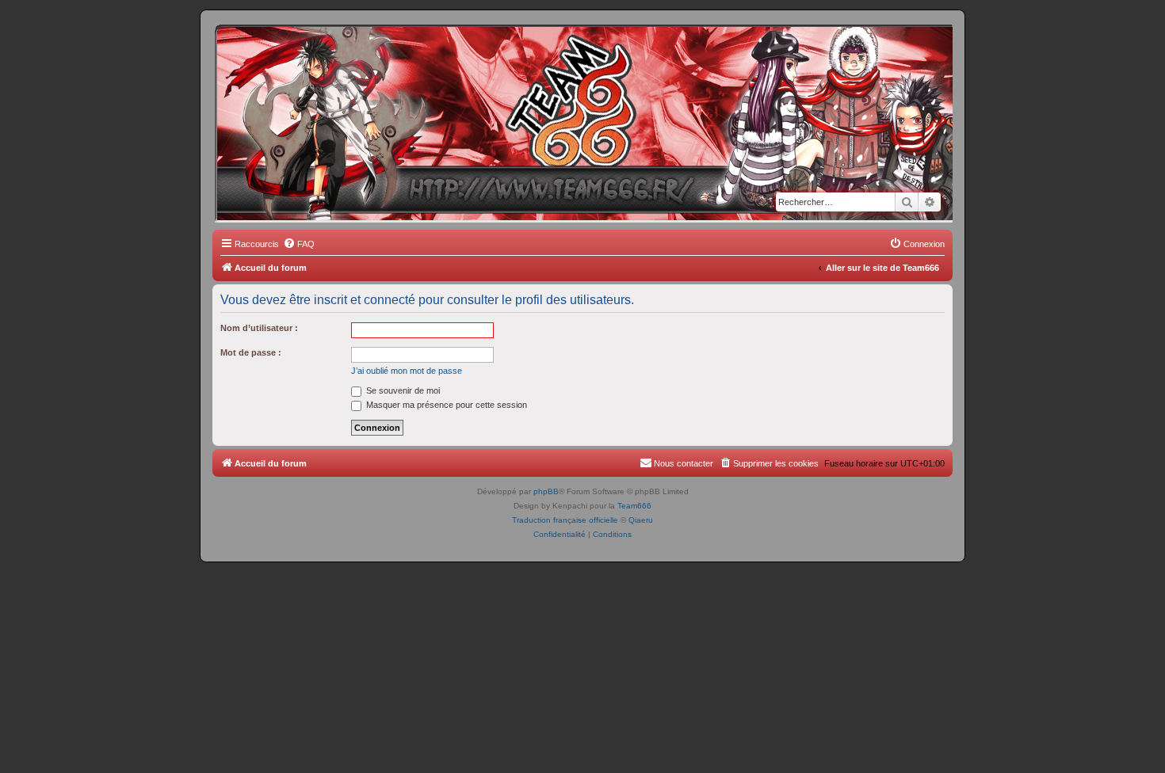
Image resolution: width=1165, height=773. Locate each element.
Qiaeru (640, 520)
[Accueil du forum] (284, 51)
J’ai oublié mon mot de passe (406, 370)
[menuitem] (299, 243)
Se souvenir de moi (402, 390)
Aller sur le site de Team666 (882, 267)
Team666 (634, 505)
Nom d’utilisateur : (259, 328)
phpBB (546, 491)
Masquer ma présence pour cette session (445, 404)
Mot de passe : (250, 352)
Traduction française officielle (565, 520)
